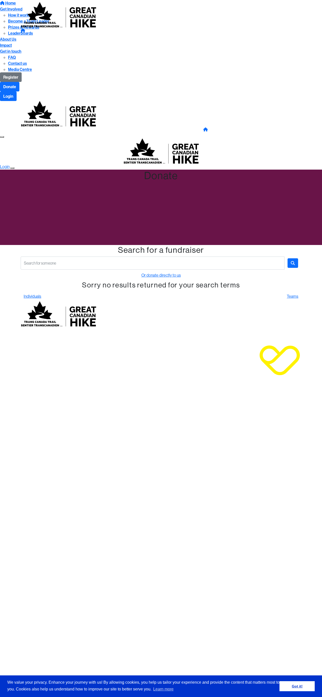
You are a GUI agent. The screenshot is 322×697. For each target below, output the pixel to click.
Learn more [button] (163, 689)
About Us (8, 39)
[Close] (12, 168)
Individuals (32, 296)
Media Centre (20, 69)
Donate (9, 86)
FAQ (12, 57)
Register (10, 77)
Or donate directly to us (161, 275)
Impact (6, 45)
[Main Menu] (2, 137)
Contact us (17, 63)
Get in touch (10, 51)
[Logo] (58, 14)
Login (8, 96)
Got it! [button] (297, 686)
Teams (292, 296)
